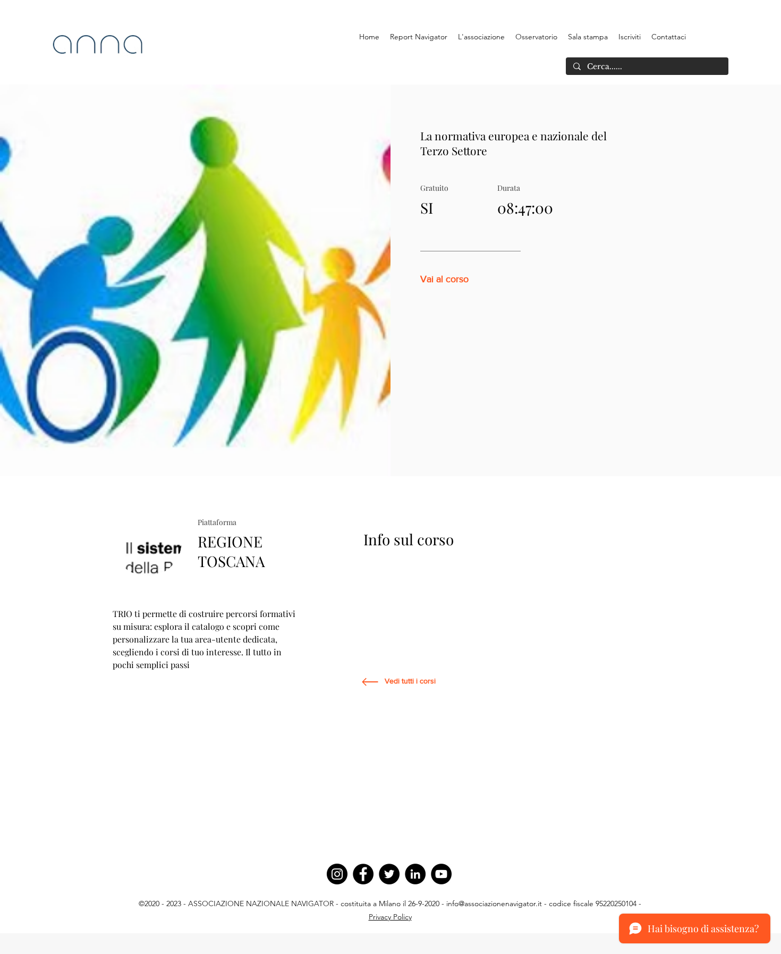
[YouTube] (441, 874)
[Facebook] (363, 874)
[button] (481, 37)
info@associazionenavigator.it (494, 903)
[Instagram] (337, 874)
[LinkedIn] (415, 874)
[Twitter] (389, 874)
